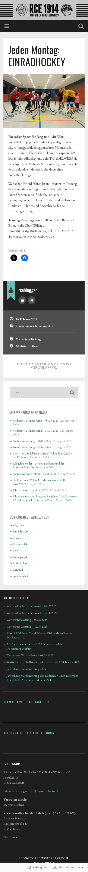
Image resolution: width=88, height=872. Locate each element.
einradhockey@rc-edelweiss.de (33, 236)
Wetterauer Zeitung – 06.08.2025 (32, 441)
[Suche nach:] (44, 392)
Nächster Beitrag (27, 346)
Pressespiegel (20, 557)
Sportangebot (44, 326)
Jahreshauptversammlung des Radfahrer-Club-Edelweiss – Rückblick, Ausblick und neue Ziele (45, 498)
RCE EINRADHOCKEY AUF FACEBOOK (28, 732)
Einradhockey (25, 326)
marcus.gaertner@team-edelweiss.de (36, 791)
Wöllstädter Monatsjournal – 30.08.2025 (36, 430)
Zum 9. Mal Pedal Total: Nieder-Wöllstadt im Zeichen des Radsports (39, 635)
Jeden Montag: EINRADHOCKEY (36, 55)
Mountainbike (21, 544)
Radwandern (20, 563)
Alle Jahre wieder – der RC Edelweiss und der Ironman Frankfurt (35, 646)
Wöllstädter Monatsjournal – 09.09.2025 (36, 420)
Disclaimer (10, 837)
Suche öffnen (80, 26)
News (16, 550)
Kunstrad (18, 538)
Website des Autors (31, 300)
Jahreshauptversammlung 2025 (30, 490)
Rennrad (18, 570)
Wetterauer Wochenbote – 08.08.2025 (34, 474)
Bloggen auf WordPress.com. (44, 858)
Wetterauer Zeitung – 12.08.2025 (32, 447)
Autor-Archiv (22, 300)
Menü (7, 26)
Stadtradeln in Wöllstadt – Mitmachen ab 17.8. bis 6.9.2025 (43, 662)
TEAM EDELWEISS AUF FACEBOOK (26, 701)
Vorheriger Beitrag (28, 339)
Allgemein (19, 525)
